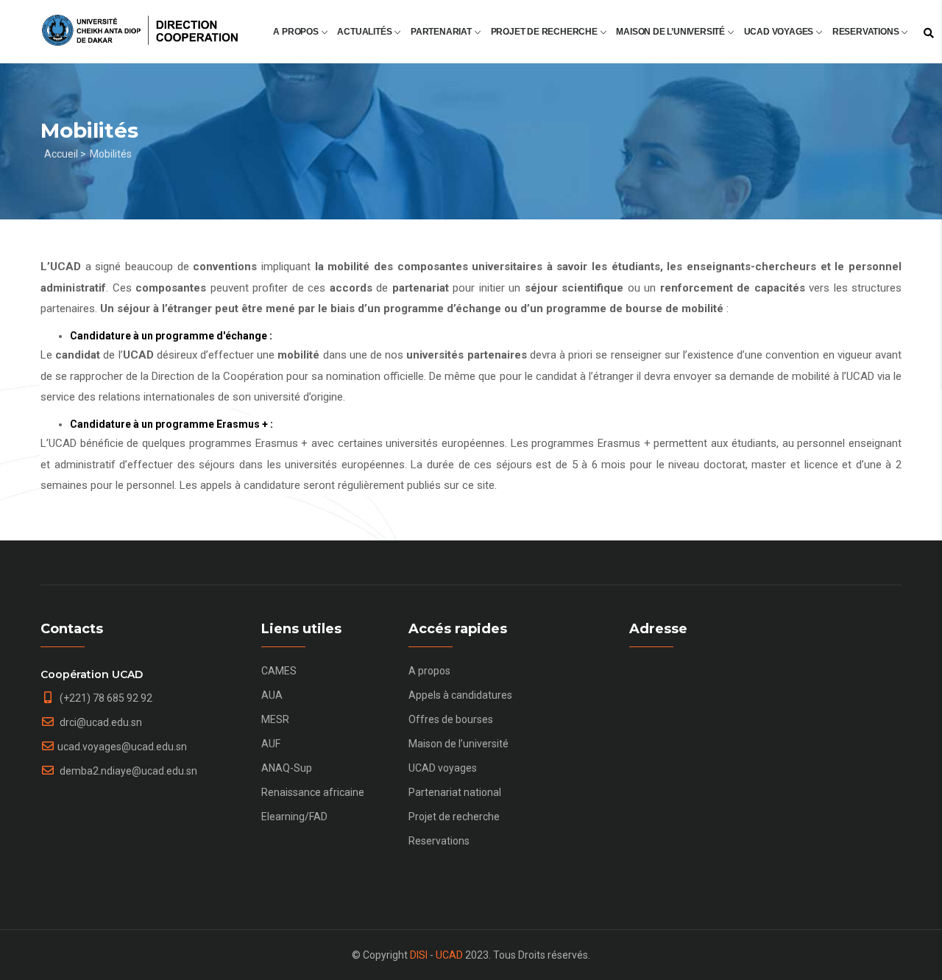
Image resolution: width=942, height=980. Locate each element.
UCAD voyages (779, 32)
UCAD (449, 955)
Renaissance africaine (312, 792)
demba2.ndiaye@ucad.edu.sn (127, 771)
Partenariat (442, 32)
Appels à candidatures (460, 695)
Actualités (365, 32)
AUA (272, 695)
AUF (270, 744)
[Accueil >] (139, 23)
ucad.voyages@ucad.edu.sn (122, 746)
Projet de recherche (545, 32)
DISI (419, 955)
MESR (275, 719)
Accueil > (65, 154)
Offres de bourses (450, 719)
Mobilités (111, 154)
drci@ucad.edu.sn (99, 722)
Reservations (866, 32)
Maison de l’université (671, 32)
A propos (296, 32)
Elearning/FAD (294, 816)
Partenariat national (454, 792)
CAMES (279, 671)
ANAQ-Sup (286, 768)
